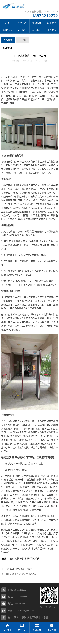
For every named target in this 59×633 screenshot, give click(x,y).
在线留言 (51, 30)
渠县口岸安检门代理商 (21, 569)
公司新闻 (8, 40)
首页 (7, 23)
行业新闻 (22, 40)
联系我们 (36, 30)
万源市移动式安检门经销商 (23, 574)
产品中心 (22, 23)
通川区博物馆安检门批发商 (24, 558)
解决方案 (36, 23)
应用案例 (51, 23)
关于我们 (22, 30)
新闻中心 (7, 30)
